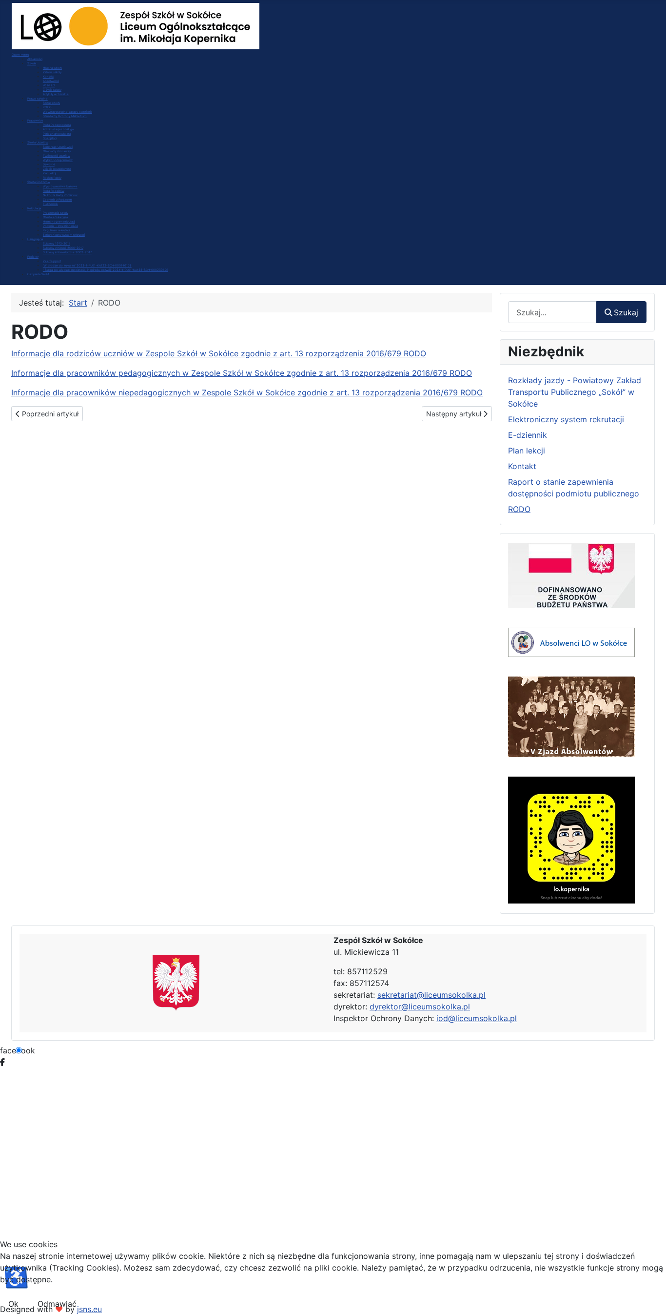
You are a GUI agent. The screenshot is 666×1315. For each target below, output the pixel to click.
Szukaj (626, 312)
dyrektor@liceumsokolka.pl (420, 1006)
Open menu (20, 54)
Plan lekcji (526, 450)
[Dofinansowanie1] (571, 575)
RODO (519, 509)
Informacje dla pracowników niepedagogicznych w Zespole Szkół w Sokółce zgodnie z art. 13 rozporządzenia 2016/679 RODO (247, 392)
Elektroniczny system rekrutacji (566, 419)
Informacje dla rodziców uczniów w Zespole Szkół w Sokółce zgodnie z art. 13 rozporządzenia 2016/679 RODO (218, 353)
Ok (13, 1304)
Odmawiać (57, 1304)
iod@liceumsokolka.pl (476, 1018)
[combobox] (552, 312)
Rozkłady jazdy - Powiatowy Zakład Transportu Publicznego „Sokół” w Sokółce (574, 392)
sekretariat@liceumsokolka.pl (431, 995)
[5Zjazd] (571, 716)
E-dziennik (527, 435)
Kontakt (522, 466)
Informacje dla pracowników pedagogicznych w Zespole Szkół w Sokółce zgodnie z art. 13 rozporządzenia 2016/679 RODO (241, 373)
